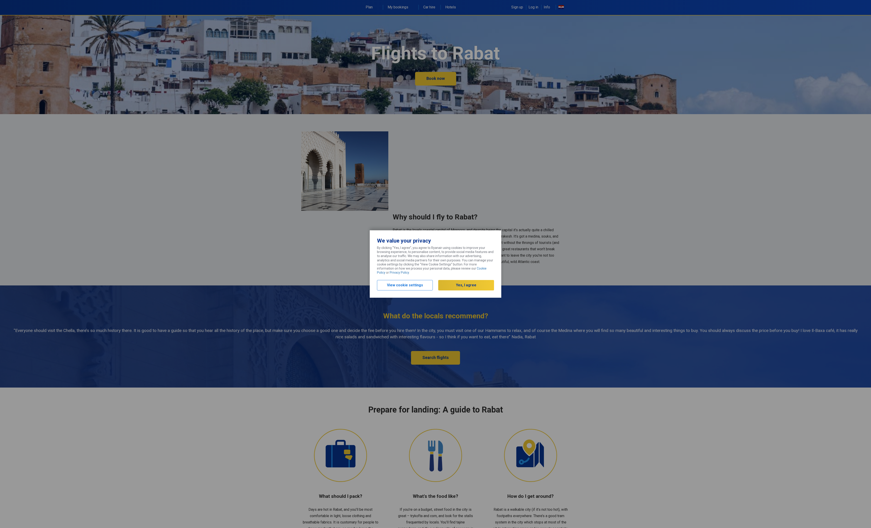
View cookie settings (405, 285)
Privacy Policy (399, 272)
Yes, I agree (466, 285)
